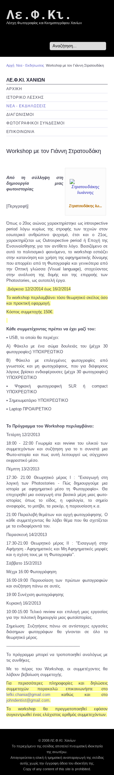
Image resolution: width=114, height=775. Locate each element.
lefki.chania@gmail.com (28, 694)
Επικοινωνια (20, 131)
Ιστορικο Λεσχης (25, 97)
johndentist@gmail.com (27, 700)
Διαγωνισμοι (20, 114)
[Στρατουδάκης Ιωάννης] (85, 187)
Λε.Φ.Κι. (39, 15)
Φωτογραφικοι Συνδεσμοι (35, 123)
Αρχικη (14, 89)
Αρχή (10, 65)
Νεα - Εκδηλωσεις (30, 65)
